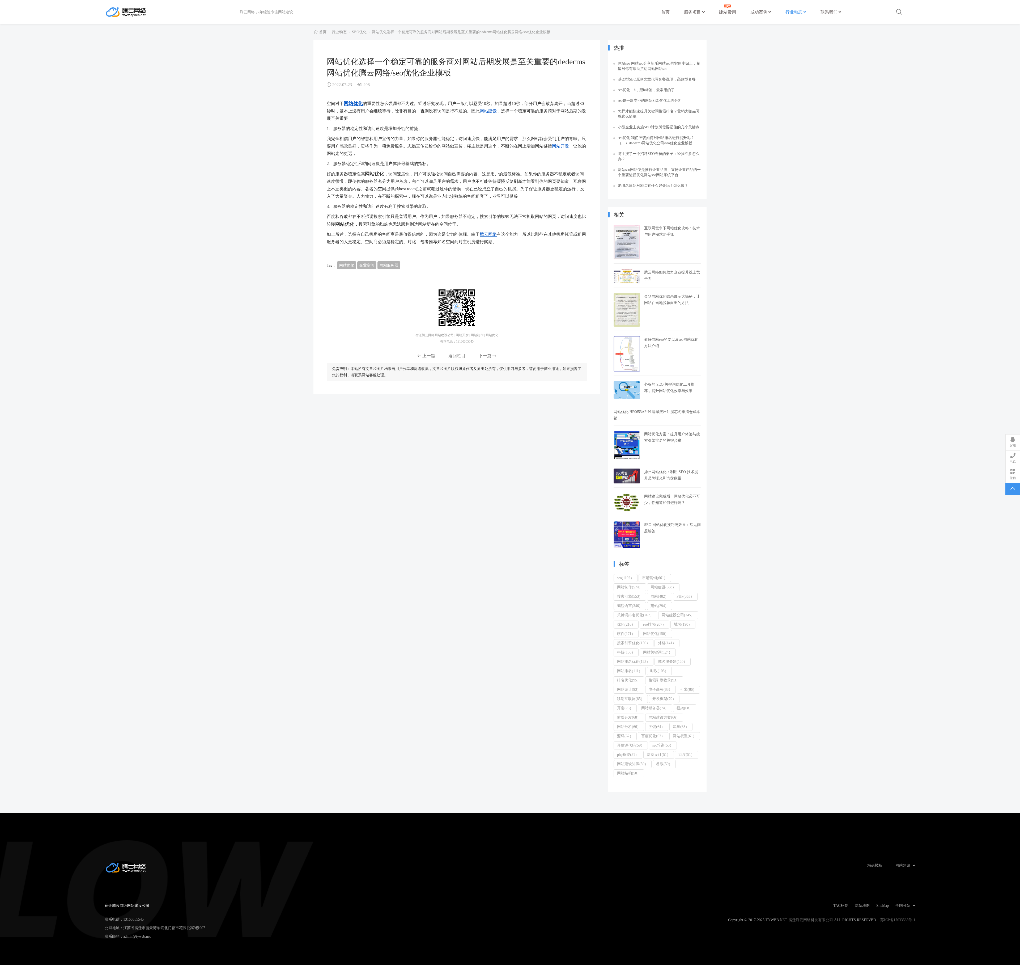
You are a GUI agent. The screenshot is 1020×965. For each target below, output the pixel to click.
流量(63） (681, 726)
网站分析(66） (629, 726)
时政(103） (659, 671)
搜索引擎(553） (630, 596)
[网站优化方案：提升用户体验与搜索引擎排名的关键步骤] (627, 445)
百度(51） (686, 754)
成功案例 (759, 12)
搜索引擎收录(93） (664, 680)
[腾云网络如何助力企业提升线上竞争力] (627, 276)
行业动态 (794, 12)
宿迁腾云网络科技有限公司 (810, 920)
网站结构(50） (629, 773)
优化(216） (626, 624)
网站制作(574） (630, 587)
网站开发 (560, 146)
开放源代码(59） (630, 745)
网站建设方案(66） (664, 717)
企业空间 (366, 265)
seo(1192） (625, 578)
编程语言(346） (630, 606)
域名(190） (683, 624)
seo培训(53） (662, 745)
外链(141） (667, 643)
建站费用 (727, 12)
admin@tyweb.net (137, 936)
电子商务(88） (660, 689)
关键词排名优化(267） (635, 615)
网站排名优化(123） (633, 661)
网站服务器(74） (655, 708)
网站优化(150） (656, 633)
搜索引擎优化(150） (633, 643)
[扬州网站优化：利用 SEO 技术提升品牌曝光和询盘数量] (627, 476)
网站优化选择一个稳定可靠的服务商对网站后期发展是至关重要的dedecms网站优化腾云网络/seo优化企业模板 (461, 32)
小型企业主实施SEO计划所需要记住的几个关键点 (658, 127)
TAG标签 (840, 905)
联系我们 (830, 12)
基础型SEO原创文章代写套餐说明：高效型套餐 (657, 79)
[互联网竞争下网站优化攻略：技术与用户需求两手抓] (627, 242)
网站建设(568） (663, 587)
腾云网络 (488, 234)
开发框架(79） (664, 699)
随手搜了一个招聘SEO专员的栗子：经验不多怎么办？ (658, 156)
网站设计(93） (629, 689)
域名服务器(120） (672, 661)
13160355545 (133, 919)
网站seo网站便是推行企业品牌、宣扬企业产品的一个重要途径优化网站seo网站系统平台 (659, 172)
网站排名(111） (629, 671)
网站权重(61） (684, 736)
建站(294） (660, 606)
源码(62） (625, 736)
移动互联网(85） (630, 699)
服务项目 (693, 12)
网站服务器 (389, 265)
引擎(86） (688, 689)
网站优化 (353, 103)
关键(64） (657, 726)
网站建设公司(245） (678, 615)
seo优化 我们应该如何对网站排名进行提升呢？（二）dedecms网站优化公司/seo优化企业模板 (656, 140)
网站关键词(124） (657, 652)
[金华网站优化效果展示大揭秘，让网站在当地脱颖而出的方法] (627, 310)
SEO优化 (359, 32)
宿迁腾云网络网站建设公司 (172, 12)
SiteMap (882, 905)
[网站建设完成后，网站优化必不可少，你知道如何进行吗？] (627, 502)
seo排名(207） (654, 624)
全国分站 (902, 905)
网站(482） (660, 596)
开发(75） (625, 708)
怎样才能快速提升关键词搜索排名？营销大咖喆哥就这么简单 (659, 113)
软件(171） (626, 633)
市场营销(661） (655, 578)
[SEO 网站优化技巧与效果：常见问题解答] (627, 534)
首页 (665, 12)
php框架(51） (628, 754)
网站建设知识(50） (632, 764)
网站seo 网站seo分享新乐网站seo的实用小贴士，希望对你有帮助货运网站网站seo (659, 65)
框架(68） (685, 708)
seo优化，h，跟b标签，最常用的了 (646, 90)
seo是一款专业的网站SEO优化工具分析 (650, 100)
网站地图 (862, 905)
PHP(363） (685, 596)
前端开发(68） (629, 717)
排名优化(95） (629, 680)
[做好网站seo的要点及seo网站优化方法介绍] (627, 354)
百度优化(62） (653, 736)
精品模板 (874, 865)
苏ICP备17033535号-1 (897, 920)
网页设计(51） (658, 754)
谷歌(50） (664, 764)
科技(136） (626, 652)
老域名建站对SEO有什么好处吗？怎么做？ (653, 185)
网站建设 (488, 111)
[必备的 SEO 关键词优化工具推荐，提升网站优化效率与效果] (627, 390)
